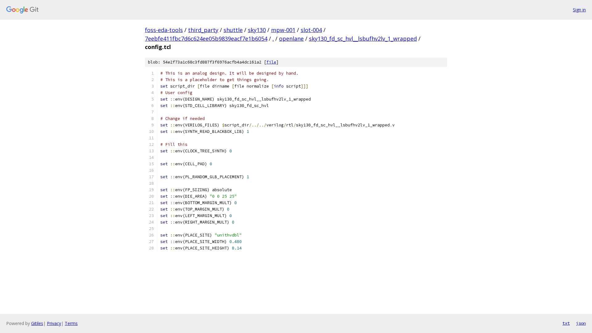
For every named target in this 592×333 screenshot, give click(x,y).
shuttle (233, 30)
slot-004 (311, 30)
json (581, 323)
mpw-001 (283, 30)
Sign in (579, 10)
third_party (203, 30)
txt (566, 323)
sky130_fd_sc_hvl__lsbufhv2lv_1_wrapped (363, 38)
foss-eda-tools (164, 30)
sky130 (257, 30)
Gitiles (37, 323)
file (271, 62)
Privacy (54, 323)
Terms (71, 323)
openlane (291, 38)
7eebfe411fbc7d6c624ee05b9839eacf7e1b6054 (206, 38)
